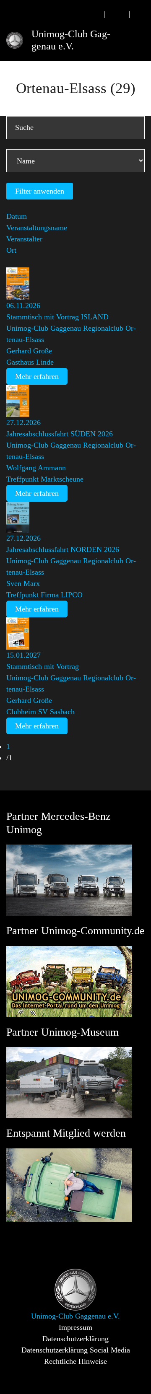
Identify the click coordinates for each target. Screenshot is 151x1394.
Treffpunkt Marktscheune (44, 479)
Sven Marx (23, 583)
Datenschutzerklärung (75, 1338)
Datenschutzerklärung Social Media (75, 1350)
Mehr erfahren (37, 376)
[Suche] (93, 14)
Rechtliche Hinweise (75, 1361)
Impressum (75, 1327)
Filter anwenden (39, 191)
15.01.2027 (23, 655)
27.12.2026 (23, 422)
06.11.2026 (23, 305)
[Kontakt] (117, 14)
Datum (16, 216)
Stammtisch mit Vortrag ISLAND (57, 317)
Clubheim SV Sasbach (40, 711)
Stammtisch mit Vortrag (42, 666)
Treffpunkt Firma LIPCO (44, 595)
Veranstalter (24, 239)
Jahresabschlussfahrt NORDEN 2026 (62, 549)
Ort (11, 250)
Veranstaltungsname (36, 227)
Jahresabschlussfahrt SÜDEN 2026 (59, 434)
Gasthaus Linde (30, 362)
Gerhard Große (29, 351)
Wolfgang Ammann (36, 468)
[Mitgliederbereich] (142, 14)
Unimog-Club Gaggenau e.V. (70, 40)
